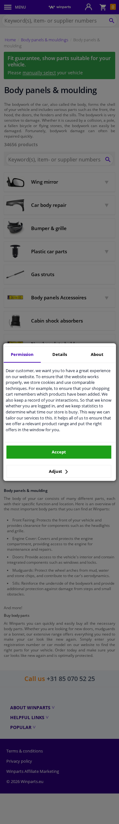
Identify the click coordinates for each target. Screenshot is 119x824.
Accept (59, 452)
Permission (22, 354)
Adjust (56, 471)
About (97, 354)
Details (59, 354)
